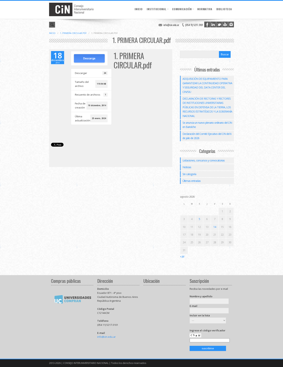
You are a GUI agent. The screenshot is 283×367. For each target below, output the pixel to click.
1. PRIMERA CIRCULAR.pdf (73, 33)
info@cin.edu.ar (171, 25)
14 (214, 227)
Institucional (157, 9)
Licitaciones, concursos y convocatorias (204, 160)
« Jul (182, 256)
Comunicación (182, 9)
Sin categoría (189, 174)
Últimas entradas (192, 181)
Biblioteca (224, 9)
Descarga (89, 58)
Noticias (187, 167)
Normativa (204, 9)
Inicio (139, 9)
